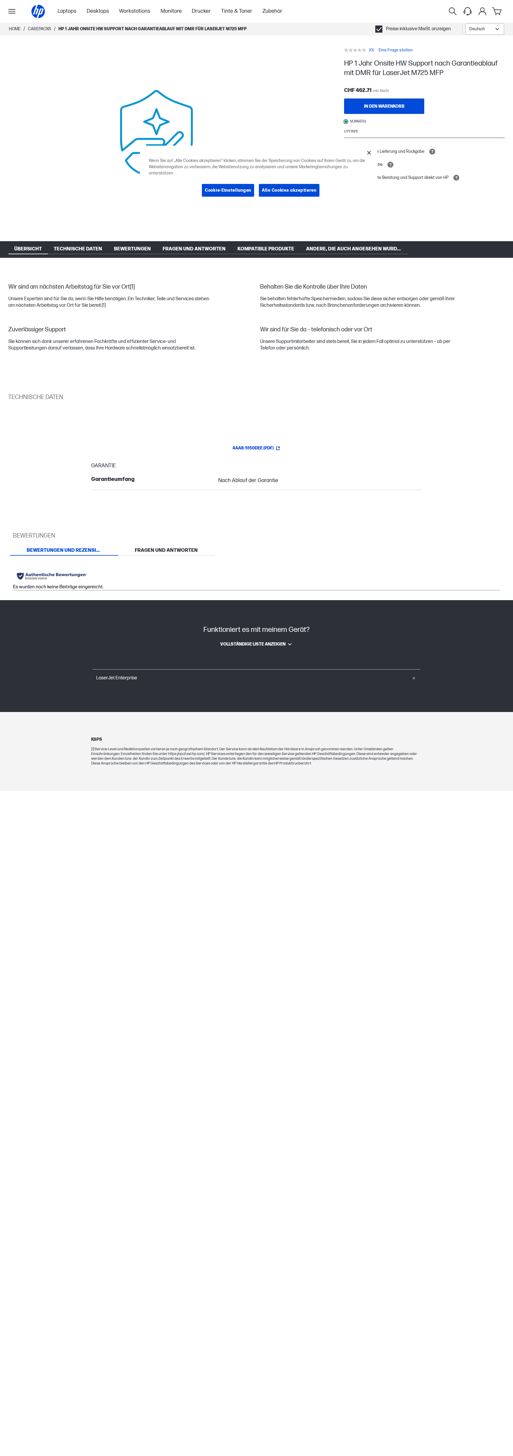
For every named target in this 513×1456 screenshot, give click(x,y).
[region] (258, 176)
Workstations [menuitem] (134, 11)
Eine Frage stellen (396, 50)
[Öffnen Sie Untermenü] (12, 11)
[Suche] (452, 11)
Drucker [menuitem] (201, 11)
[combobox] (485, 29)
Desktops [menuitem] (98, 11)
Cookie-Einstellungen (228, 190)
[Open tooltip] (432, 151)
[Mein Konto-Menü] (482, 11)
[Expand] (156, 135)
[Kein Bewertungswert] (356, 50)
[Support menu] (468, 11)
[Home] (38, 11)
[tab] (64, 550)
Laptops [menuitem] (67, 11)
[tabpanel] (256, 578)
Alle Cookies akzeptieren (289, 190)
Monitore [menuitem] (171, 11)
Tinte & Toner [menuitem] (236, 11)
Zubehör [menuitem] (272, 11)
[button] (256, 678)
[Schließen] (369, 152)
